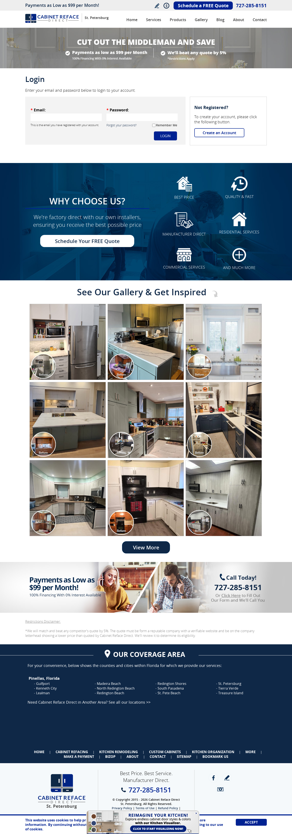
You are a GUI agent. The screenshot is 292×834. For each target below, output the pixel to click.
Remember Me (166, 125)
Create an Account (219, 132)
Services (153, 19)
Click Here (231, 595)
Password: (117, 109)
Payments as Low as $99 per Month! (62, 5)
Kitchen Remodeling (118, 752)
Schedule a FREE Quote (203, 6)
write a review (227, 778)
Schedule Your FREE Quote (87, 241)
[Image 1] (67, 342)
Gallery (201, 19)
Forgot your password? (121, 125)
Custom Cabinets (165, 752)
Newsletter (220, 789)
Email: (38, 109)
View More (146, 547)
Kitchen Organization (213, 752)
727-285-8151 (251, 5)
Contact (260, 19)
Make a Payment (79, 756)
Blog (220, 19)
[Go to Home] (52, 22)
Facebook (213, 778)
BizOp (110, 756)
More (250, 752)
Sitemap (184, 756)
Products (178, 19)
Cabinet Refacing (72, 752)
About (238, 19)
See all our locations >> (129, 702)
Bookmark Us (215, 756)
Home (131, 19)
